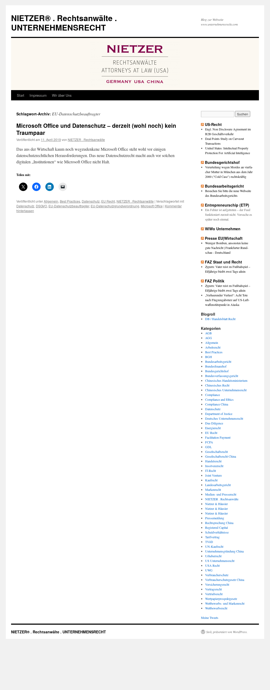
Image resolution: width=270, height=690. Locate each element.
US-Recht (213, 124)
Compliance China (216, 404)
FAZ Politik (214, 280)
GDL (208, 447)
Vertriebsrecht (214, 594)
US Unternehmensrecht (219, 561)
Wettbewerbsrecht (216, 608)
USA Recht (212, 565)
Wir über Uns (62, 95)
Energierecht (213, 428)
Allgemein (51, 201)
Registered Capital (216, 527)
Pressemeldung (214, 518)
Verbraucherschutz (216, 575)
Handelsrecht (213, 461)
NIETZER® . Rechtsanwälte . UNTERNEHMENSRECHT (64, 22)
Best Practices (70, 201)
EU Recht (108, 201)
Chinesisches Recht (217, 385)
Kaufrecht (211, 480)
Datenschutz (91, 201)
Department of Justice (218, 414)
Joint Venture (213, 475)
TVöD (209, 542)
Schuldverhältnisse (217, 532)
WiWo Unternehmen (222, 228)
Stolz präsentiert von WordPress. (227, 632)
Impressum (38, 95)
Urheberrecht (213, 556)
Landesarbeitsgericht (218, 485)
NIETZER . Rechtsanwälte (86, 139)
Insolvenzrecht (214, 466)
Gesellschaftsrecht (216, 451)
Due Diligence (214, 423)
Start (20, 95)
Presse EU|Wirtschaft (224, 238)
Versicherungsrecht (217, 584)
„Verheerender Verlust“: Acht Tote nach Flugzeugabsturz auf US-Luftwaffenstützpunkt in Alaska (227, 300)
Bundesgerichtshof (222, 162)
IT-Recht (210, 470)
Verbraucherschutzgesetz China (224, 580)
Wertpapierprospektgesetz (221, 598)
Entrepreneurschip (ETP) (227, 205)
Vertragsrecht (213, 589)
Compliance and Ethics (219, 399)
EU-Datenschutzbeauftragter (69, 206)
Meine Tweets (209, 617)
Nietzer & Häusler (216, 504)
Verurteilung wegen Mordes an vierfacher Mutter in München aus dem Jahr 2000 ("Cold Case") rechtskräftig (229, 172)
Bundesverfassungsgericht (221, 376)
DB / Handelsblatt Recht (220, 319)
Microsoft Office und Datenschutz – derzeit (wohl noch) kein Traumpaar (96, 128)
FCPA (209, 442)
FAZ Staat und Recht (223, 262)
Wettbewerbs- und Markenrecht (224, 603)
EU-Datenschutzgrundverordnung (115, 206)
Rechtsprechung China (219, 523)
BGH (208, 357)
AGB (208, 333)
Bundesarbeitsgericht (224, 186)
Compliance (212, 395)
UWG (209, 570)
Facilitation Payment (217, 437)
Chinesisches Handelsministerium (226, 380)
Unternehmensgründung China (224, 551)
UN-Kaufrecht (214, 546)
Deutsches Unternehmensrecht (224, 418)
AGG (208, 338)
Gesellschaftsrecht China (220, 456)
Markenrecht (213, 489)
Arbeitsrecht (212, 347)
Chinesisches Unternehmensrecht (226, 390)
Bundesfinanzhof (215, 366)
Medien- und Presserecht (220, 494)
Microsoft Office (152, 206)
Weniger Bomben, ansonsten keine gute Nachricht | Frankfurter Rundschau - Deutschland (226, 248)
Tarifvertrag (212, 537)
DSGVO (41, 206)
